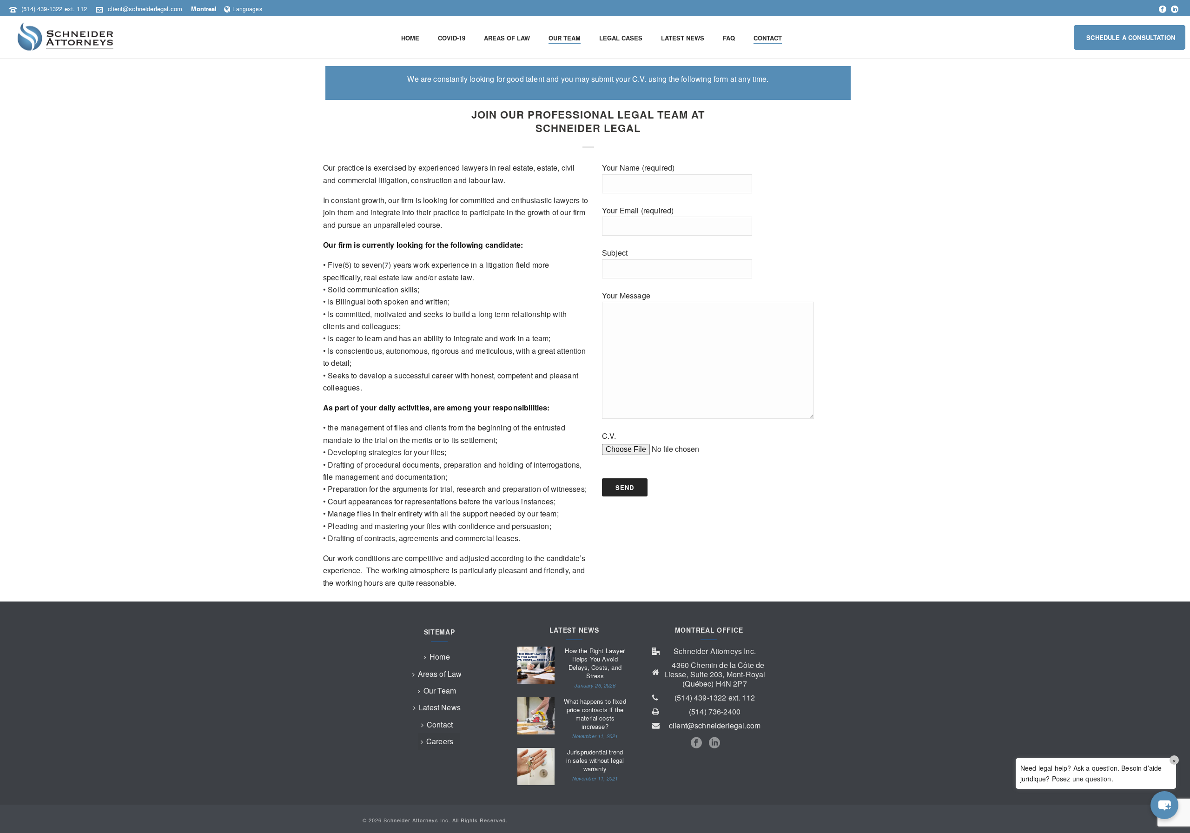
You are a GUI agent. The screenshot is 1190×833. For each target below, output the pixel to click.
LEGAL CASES (620, 37)
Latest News (440, 707)
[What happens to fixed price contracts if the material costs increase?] (536, 715)
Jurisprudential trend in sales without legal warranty (595, 760)
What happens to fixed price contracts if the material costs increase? (595, 714)
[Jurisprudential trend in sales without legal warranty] (536, 766)
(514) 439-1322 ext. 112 (54, 8)
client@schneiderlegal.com (145, 8)
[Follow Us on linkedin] (714, 743)
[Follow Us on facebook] (696, 743)
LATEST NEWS (682, 37)
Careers (439, 741)
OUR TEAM (565, 37)
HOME (410, 37)
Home (440, 656)
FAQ (729, 37)
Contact (440, 724)
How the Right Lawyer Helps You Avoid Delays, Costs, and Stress (595, 663)
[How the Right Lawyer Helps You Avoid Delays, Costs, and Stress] (536, 665)
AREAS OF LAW (507, 37)
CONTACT (768, 37)
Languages (247, 9)
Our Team (439, 690)
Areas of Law (440, 673)
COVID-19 (451, 37)
